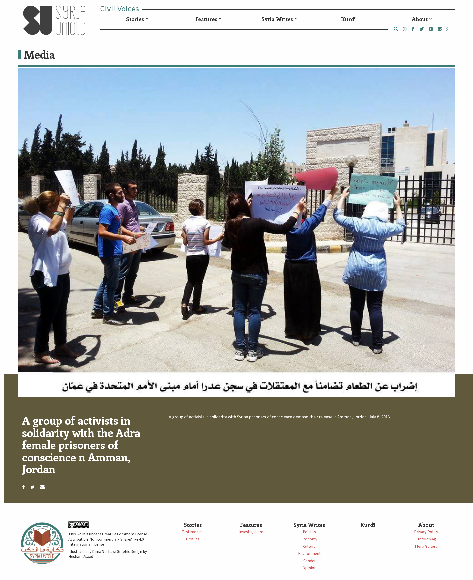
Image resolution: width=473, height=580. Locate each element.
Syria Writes (277, 19)
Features (206, 19)
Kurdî (348, 19)
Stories (135, 19)
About (420, 19)
